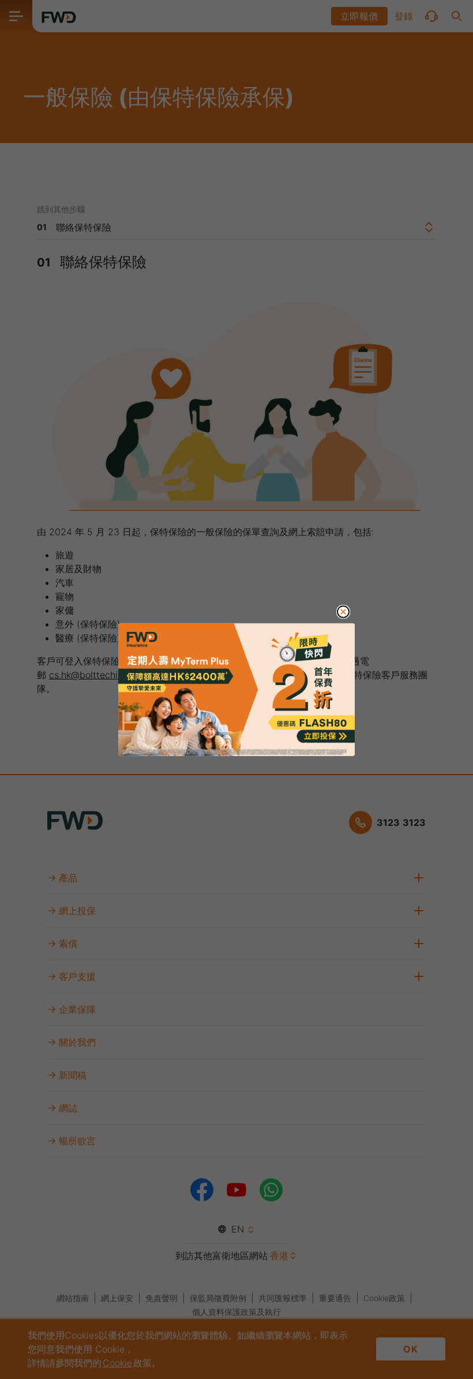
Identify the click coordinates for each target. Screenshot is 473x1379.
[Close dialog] (343, 611)
